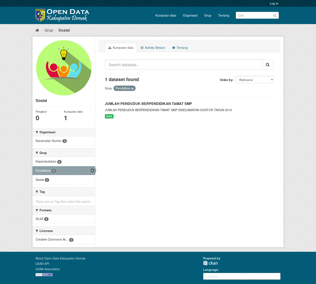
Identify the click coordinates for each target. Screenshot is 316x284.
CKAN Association (47, 269)
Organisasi (190, 15)
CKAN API (42, 263)
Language (210, 269)
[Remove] (132, 88)
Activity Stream (154, 47)
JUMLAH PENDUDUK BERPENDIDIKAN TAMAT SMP (148, 103)
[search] (268, 64)
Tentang (223, 15)
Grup (207, 15)
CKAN (210, 263)
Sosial (64, 30)
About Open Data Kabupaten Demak (60, 258)
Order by (226, 80)
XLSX (109, 116)
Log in (274, 3)
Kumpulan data (165, 15)
